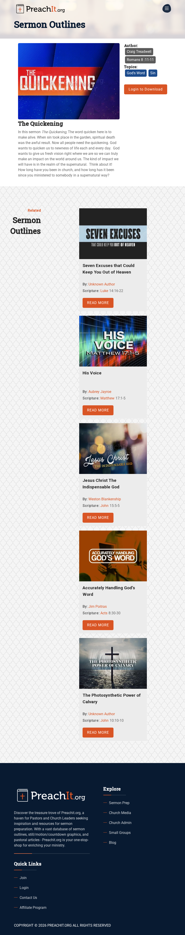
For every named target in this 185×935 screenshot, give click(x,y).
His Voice (92, 373)
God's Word (136, 73)
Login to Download (146, 89)
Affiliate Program (33, 907)
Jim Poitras (97, 606)
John (104, 505)
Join (23, 878)
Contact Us (28, 898)
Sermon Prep (119, 803)
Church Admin (120, 823)
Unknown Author (101, 284)
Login (24, 888)
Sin (152, 73)
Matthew (107, 398)
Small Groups (120, 833)
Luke (104, 291)
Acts (103, 613)
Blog (112, 842)
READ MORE (98, 303)
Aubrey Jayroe (99, 392)
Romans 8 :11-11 (140, 60)
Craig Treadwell (139, 51)
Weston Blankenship (104, 499)
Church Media (120, 813)
